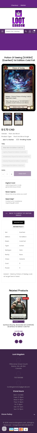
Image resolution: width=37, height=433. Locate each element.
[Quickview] (14, 334)
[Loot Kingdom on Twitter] (14, 2)
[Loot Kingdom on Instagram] (18, 2)
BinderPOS (29, 425)
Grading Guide (25, 140)
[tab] (18, 222)
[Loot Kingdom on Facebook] (10, 2)
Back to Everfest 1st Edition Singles (20, 214)
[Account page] (30, 31)
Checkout (14, 5)
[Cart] (34, 31)
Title (3, 144)
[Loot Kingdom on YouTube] (22, 2)
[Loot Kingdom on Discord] (26, 2)
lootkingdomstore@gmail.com (18, 387)
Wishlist (23, 5)
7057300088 (18, 378)
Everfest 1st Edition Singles (24, 45)
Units (3, 170)
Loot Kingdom (8, 45)
